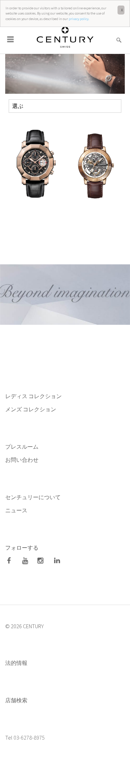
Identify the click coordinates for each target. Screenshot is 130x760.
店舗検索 (16, 700)
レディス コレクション (33, 396)
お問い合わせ (21, 459)
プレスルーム (21, 446)
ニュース (16, 510)
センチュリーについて (33, 497)
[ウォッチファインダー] (118, 36)
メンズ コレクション (30, 409)
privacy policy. (79, 19)
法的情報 (16, 662)
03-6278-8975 (29, 737)
